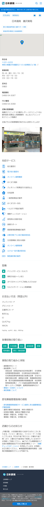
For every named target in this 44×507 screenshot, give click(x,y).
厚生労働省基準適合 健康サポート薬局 (14, 27)
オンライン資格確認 (14, 177)
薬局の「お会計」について (13, 388)
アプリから (6, 15)
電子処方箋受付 (13, 171)
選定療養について (10, 390)
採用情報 (5, 482)
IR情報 (5, 485)
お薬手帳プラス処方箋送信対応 (18, 235)
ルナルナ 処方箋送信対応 (16, 251)
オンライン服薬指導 (14, 245)
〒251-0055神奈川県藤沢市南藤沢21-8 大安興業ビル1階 (19, 64)
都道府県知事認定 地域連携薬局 (12, 31)
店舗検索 (16, 467)
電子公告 (5, 489)
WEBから (16, 15)
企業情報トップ (7, 479)
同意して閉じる (22, 504)
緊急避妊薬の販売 (13, 256)
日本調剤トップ (6, 467)
